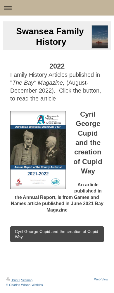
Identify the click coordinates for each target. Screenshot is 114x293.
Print (15, 280)
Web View (101, 279)
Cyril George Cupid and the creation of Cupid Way (56, 234)
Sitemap (26, 280)
